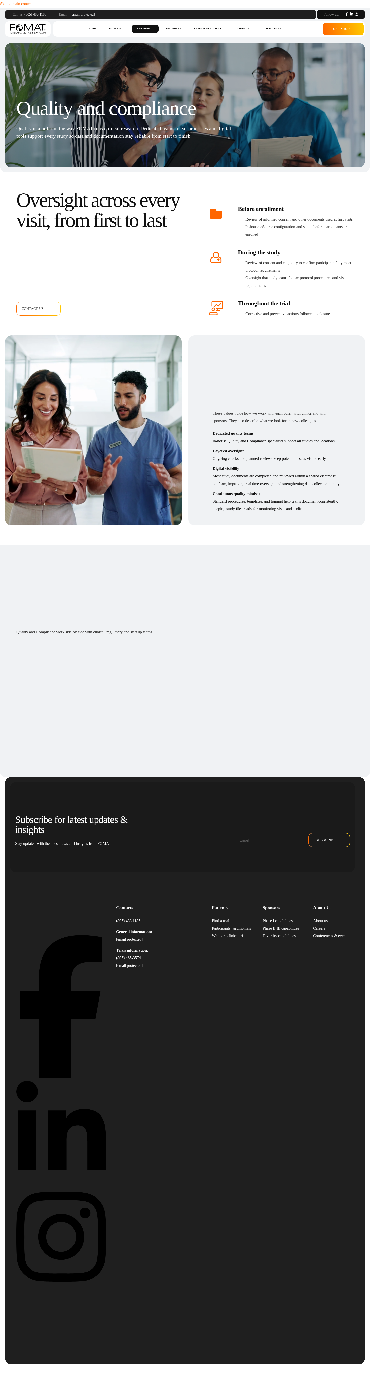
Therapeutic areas (207, 28)
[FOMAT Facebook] (61, 1077)
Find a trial (220, 921)
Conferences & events (330, 936)
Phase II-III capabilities (281, 928)
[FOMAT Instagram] (61, 1287)
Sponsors (144, 28)
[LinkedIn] (352, 14)
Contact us (33, 309)
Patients (115, 28)
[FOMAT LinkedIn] (61, 1182)
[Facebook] (347, 14)
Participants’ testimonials (231, 928)
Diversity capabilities (279, 936)
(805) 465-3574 (128, 958)
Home (93, 28)
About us (243, 28)
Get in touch (343, 28)
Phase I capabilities (278, 921)
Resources (273, 28)
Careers (319, 928)
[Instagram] (357, 14)
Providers (173, 28)
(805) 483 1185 (35, 14)
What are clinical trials (229, 936)
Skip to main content (16, 4)
